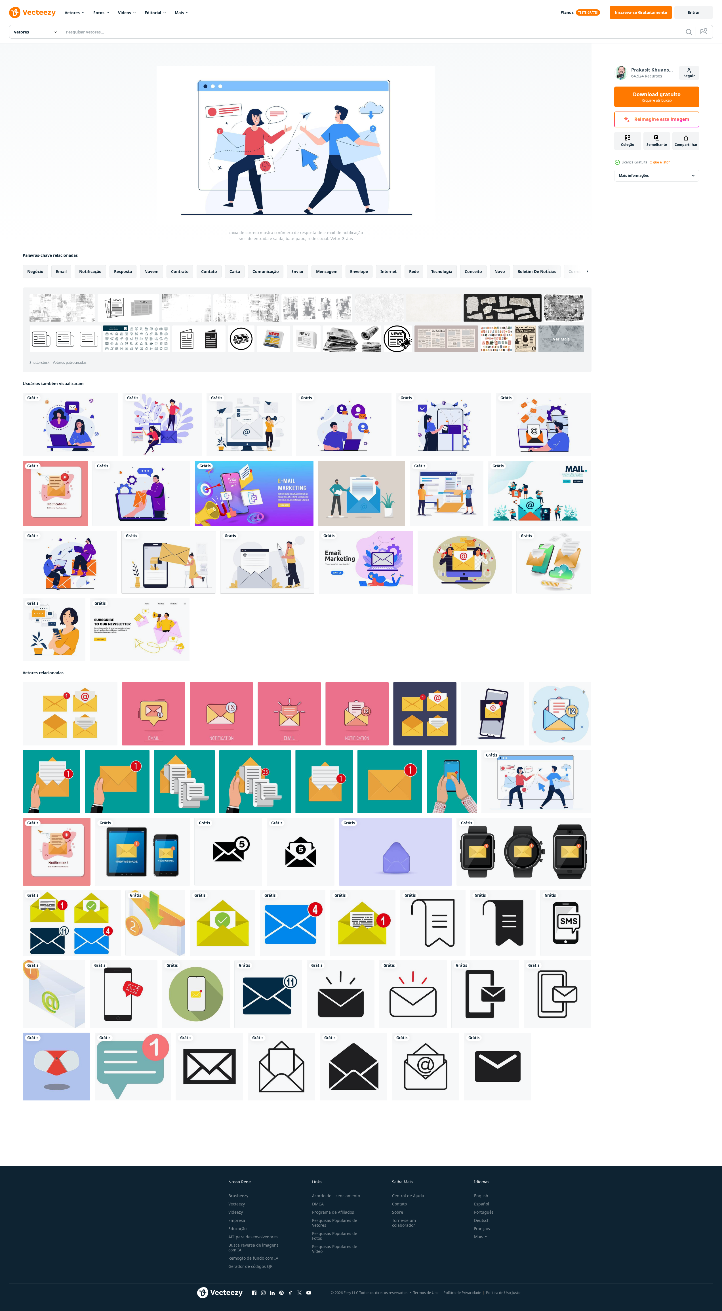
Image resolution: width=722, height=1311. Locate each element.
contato (209, 271)
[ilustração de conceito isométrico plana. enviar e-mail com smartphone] (553, 562)
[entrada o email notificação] (155, 923)
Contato (399, 1204)
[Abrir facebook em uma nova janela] (254, 1293)
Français (482, 1228)
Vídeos (124, 12)
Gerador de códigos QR (250, 1266)
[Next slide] (582, 271)
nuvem (151, 271)
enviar (297, 271)
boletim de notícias (536, 271)
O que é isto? (660, 162)
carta (235, 271)
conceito (473, 271)
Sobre (397, 1212)
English (481, 1195)
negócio (35, 271)
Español (481, 1204)
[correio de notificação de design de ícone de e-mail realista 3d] (395, 852)
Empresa (236, 1220)
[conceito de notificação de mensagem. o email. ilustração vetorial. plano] (492, 713)
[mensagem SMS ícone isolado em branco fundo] (565, 923)
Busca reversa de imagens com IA (253, 1247)
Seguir (689, 75)
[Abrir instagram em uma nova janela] (263, 1293)
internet (388, 271)
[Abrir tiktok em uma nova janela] (290, 1293)
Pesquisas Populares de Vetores (334, 1223)
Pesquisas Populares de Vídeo (334, 1249)
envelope (359, 271)
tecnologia (441, 271)
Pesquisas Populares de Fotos (334, 1236)
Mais (179, 12)
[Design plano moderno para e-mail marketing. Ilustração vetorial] (366, 562)
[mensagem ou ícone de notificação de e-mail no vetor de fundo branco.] (123, 994)
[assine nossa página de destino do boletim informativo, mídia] (140, 629)
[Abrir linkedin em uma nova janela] (272, 1293)
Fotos (98, 12)
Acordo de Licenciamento (336, 1195)
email (61, 271)
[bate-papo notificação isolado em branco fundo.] (133, 1066)
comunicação (265, 271)
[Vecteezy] (32, 12)
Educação (237, 1228)
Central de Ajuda (408, 1195)
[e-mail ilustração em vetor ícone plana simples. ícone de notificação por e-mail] (228, 852)
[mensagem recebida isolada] (523, 852)
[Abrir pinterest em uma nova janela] (281, 1293)
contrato (180, 271)
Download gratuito (657, 97)
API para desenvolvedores (253, 1236)
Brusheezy (238, 1195)
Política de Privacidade (462, 1292)
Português (484, 1212)
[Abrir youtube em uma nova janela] (308, 1293)
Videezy (235, 1212)
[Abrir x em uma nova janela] (299, 1293)
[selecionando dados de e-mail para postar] (446, 493)
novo (499, 271)
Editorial (153, 12)
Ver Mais (561, 339)
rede (414, 271)
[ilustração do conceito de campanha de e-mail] (249, 424)
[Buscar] (688, 31)
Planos (567, 12)
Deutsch (482, 1220)
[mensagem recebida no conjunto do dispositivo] (142, 852)
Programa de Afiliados (333, 1212)
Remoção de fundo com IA (253, 1258)
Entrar (694, 12)
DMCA (318, 1204)
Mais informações (634, 175)
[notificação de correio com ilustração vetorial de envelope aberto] (55, 493)
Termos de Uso (426, 1292)
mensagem (327, 271)
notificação (90, 271)
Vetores (72, 12)
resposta (123, 271)
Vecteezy (236, 1204)
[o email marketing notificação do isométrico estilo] (54, 994)
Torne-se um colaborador (404, 1223)
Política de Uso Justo (503, 1292)
